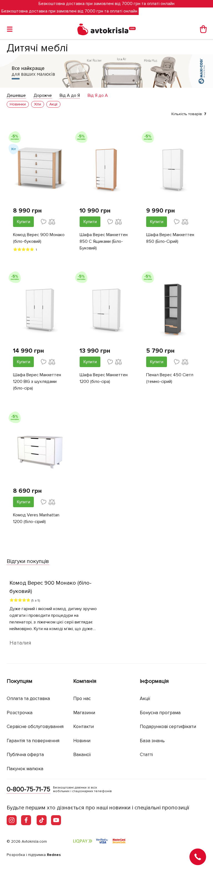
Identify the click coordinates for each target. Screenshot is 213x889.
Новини (81, 741)
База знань (152, 741)
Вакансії (82, 754)
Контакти (83, 726)
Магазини (84, 713)
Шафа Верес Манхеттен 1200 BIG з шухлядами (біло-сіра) (37, 381)
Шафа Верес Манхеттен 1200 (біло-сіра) (104, 378)
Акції (145, 698)
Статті (146, 754)
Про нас (82, 698)
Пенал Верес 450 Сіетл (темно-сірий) (169, 378)
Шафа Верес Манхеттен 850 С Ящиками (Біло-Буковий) (104, 241)
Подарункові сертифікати (168, 726)
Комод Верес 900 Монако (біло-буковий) (39, 238)
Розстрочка (19, 713)
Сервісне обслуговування (35, 726)
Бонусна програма (160, 713)
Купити (23, 221)
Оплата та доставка (28, 698)
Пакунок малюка (25, 769)
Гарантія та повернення (33, 741)
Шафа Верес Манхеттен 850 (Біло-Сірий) (170, 238)
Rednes (54, 854)
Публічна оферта (25, 754)
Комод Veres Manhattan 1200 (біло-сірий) (36, 518)
